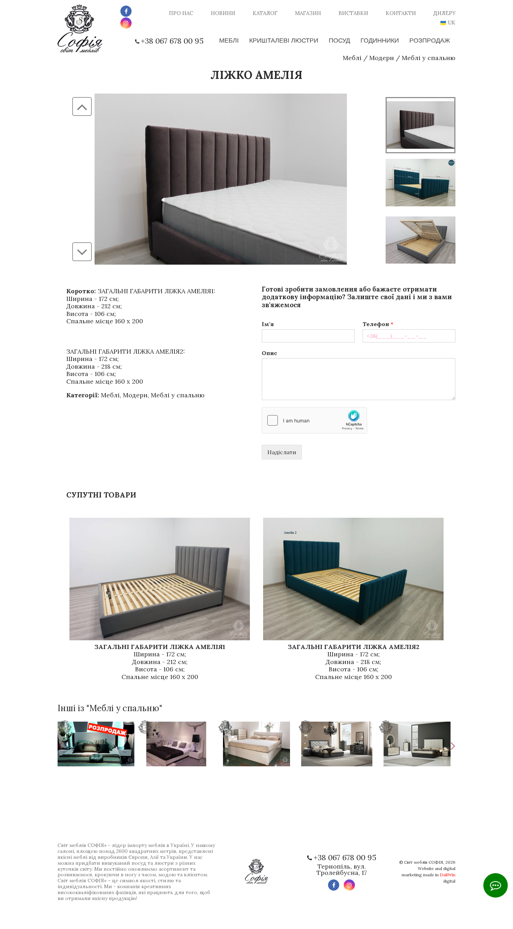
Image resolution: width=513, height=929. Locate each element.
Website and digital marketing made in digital (428, 875)
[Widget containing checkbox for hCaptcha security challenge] (314, 420)
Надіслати (281, 452)
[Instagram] (126, 23)
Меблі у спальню (428, 58)
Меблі (352, 58)
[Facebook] (126, 11)
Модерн (381, 58)
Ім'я (268, 323)
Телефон (378, 323)
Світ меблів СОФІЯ (423, 862)
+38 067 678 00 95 (172, 41)
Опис (269, 352)
